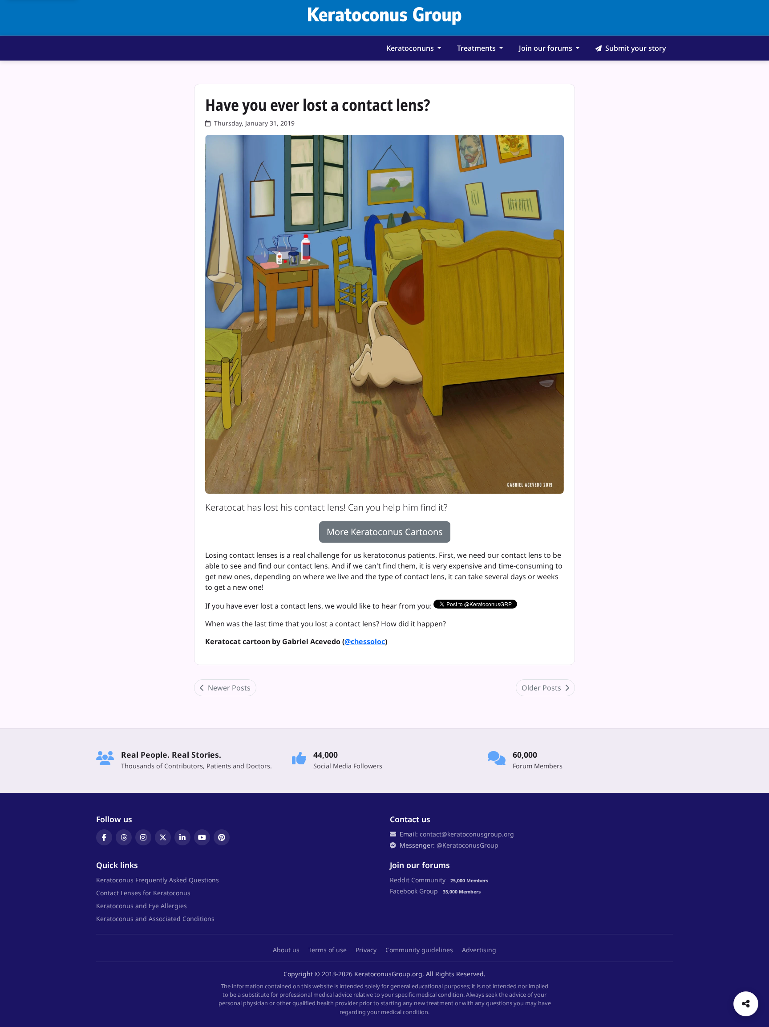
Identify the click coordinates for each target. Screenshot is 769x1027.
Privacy (366, 950)
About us (286, 950)
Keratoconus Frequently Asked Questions (157, 880)
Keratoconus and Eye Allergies (141, 905)
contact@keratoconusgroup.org (467, 834)
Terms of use (327, 950)
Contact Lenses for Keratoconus (143, 893)
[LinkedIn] (182, 837)
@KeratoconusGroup (467, 845)
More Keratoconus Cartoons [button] (385, 532)
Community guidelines (419, 950)
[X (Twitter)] (163, 837)
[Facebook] (104, 837)
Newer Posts (228, 688)
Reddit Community (417, 880)
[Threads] (124, 837)
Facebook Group (414, 891)
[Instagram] (143, 837)
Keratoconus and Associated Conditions (155, 918)
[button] (413, 48)
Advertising (479, 950)
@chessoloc (364, 641)
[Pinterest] (222, 837)
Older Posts (542, 688)
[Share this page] (745, 1003)
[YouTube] (202, 837)
